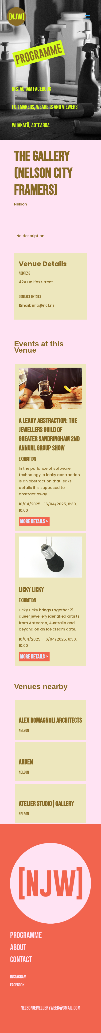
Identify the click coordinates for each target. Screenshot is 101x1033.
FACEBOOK (42, 89)
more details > (34, 521)
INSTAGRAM (22, 89)
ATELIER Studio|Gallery (46, 804)
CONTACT (21, 960)
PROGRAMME (26, 935)
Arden (26, 762)
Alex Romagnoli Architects (50, 720)
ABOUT (18, 948)
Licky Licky (31, 589)
